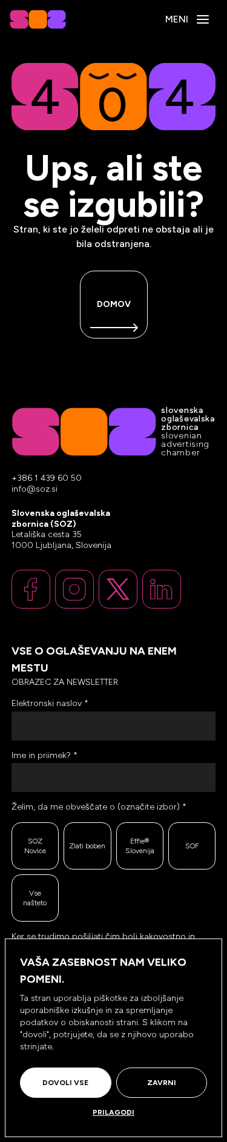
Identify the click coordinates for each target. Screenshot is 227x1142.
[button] (202, 19)
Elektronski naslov (50, 703)
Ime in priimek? (44, 755)
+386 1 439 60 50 (47, 478)
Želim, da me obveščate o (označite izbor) (99, 807)
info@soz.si (35, 489)
